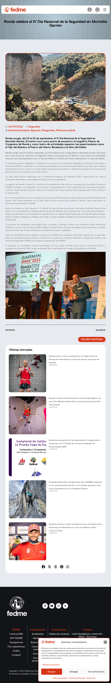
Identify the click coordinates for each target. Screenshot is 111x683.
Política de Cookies (60, 678)
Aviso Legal (90, 678)
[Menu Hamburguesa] (105, 9)
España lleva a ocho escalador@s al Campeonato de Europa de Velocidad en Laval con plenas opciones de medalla (74, 359)
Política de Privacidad (77, 678)
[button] (105, 642)
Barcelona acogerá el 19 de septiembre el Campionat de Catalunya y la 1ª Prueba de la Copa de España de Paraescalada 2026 (74, 443)
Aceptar (52, 671)
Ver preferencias (96, 671)
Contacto (87, 630)
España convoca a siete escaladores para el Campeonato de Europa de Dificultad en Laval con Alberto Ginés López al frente (75, 527)
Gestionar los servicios (51, 664)
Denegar (74, 671)
